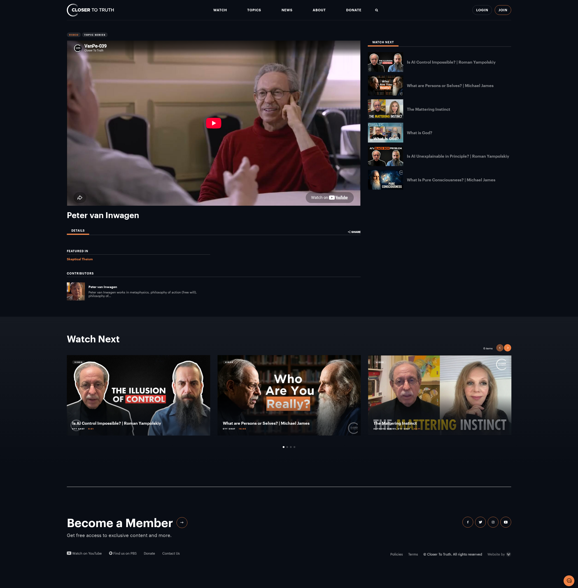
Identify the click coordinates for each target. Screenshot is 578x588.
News (287, 10)
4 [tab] (294, 447)
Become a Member (120, 522)
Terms (413, 554)
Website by (496, 554)
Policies (396, 554)
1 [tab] (283, 447)
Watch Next (383, 42)
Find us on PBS (124, 553)
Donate (353, 10)
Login (482, 10)
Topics (254, 10)
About (319, 10)
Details (78, 230)
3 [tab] (291, 447)
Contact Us (171, 553)
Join (503, 10)
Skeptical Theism (80, 259)
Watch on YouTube (86, 553)
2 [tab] (287, 447)
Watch (220, 10)
